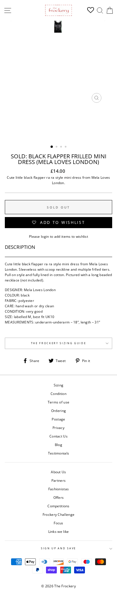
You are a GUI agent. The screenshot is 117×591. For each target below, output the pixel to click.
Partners (58, 480)
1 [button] (52, 147)
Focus (58, 523)
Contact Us (58, 436)
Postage (58, 419)
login (45, 236)
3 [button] (61, 147)
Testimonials (58, 453)
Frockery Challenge (58, 514)
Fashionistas (58, 489)
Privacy (58, 427)
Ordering (58, 410)
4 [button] (66, 147)
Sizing (59, 385)
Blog (58, 444)
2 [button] (57, 147)
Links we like (58, 531)
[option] (58, 63)
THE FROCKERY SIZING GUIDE (58, 343)
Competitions (58, 506)
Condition (58, 393)
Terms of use (59, 402)
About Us (58, 472)
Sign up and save (58, 548)
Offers (58, 497)
